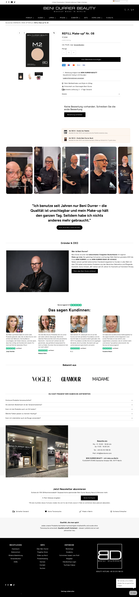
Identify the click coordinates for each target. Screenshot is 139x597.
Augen (40, 18)
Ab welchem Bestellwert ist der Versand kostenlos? (23, 405)
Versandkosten (79, 45)
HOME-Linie (96, 18)
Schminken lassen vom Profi (69, 555)
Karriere (42, 562)
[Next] (24, 33)
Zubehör (75, 18)
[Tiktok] (15, 2)
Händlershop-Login (69, 562)
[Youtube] (11, 2)
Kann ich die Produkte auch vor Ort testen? (20, 409)
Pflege (63, 18)
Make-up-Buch (42, 555)
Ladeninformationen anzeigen (73, 78)
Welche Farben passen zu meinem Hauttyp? (21, 414)
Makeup (29, 18)
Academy (69, 552)
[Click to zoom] (54, 33)
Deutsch (117, 1)
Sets (86, 18)
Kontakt (42, 565)
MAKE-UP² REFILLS (27, 22)
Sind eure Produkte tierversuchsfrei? (18, 400)
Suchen (42, 568)
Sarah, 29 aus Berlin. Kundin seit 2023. (69, 227)
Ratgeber (69, 558)
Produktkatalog (42, 558)
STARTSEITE (16, 22)
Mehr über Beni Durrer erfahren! (84, 271)
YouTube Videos (69, 565)
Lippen (51, 18)
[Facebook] (6, 2)
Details (64, 94)
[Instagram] (9, 2)
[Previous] (19, 33)
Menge (64, 49)
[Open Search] (125, 10)
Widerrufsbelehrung (16, 555)
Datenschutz (15, 552)
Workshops (69, 549)
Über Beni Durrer (42, 549)
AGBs (16, 562)
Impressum (16, 549)
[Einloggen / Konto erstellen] (128, 10)
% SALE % (109, 18)
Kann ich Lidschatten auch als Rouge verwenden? (23, 418)
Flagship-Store (42, 552)
